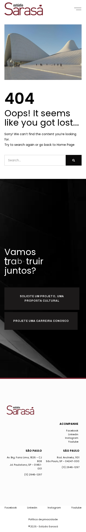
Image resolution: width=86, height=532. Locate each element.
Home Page (66, 144)
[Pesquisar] (74, 160)
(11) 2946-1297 (33, 474)
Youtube (73, 441)
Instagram (71, 438)
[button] (78, 9)
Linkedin (73, 434)
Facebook (72, 430)
